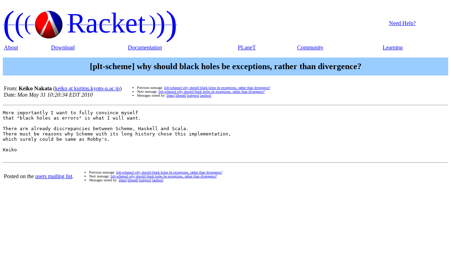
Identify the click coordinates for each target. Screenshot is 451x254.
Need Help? (402, 23)
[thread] (180, 95)
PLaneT (247, 47)
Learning (393, 47)
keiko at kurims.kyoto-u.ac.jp (87, 88)
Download (63, 47)
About (11, 47)
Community (310, 47)
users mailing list (53, 176)
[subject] (193, 95)
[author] (205, 95)
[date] (170, 95)
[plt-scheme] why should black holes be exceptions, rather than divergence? (217, 88)
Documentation (145, 47)
